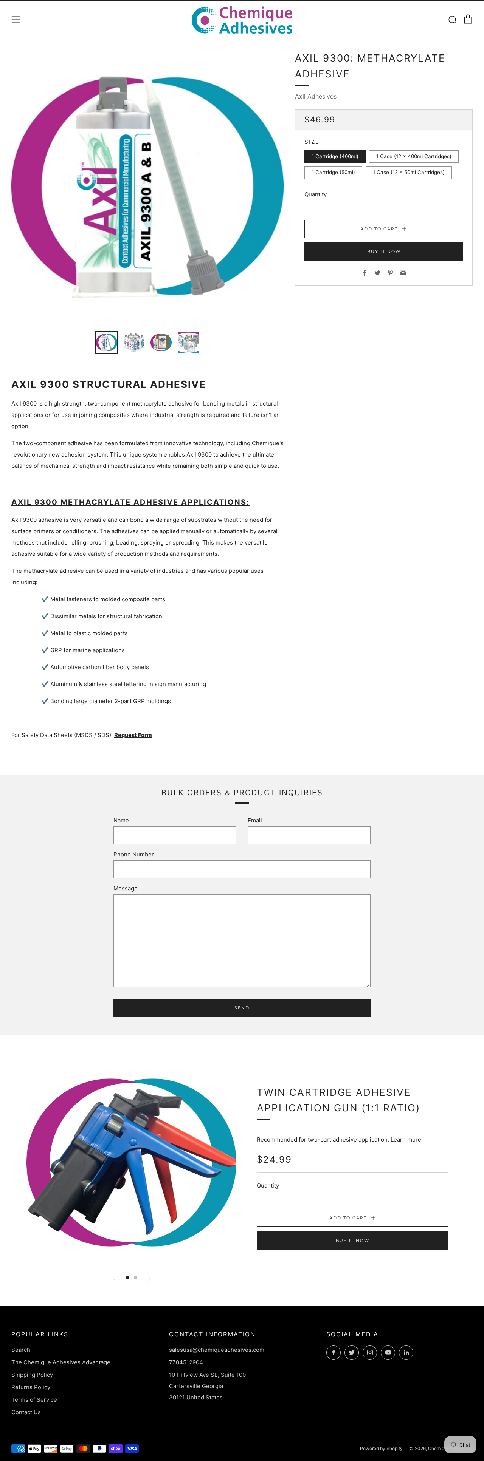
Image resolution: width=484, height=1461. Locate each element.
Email (255, 820)
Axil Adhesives (316, 96)
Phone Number (133, 854)
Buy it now (384, 251)
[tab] (106, 342)
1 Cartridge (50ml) (333, 172)
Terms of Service (34, 1399)
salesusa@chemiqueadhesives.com (216, 1349)
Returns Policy (30, 1387)
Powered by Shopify (381, 1448)
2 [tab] (135, 1277)
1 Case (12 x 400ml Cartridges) (413, 156)
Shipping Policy (32, 1374)
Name (121, 820)
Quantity (315, 194)
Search (20, 1349)
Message (125, 888)
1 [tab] (127, 1277)
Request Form (133, 735)
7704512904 (186, 1362)
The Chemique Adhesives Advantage (60, 1362)
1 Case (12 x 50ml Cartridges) (409, 172)
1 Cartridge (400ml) (335, 156)
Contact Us (26, 1412)
